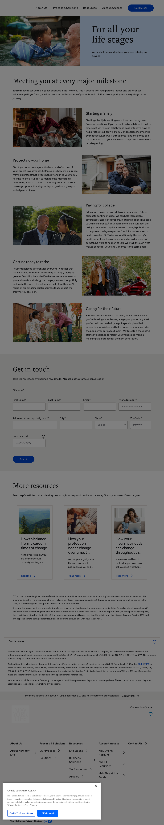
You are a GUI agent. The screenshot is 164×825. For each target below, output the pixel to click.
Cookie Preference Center (21, 813)
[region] (52, 801)
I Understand (48, 813)
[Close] (95, 785)
